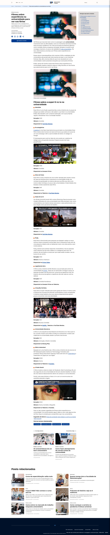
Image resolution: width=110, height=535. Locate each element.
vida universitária (66, 49)
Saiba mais (101, 532)
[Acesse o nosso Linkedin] (18, 529)
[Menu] (12, 2)
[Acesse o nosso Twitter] (21, 529)
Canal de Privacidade (78, 529)
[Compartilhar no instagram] (15, 37)
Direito (45, 270)
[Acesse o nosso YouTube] (24, 529)
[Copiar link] (23, 37)
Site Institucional (69, 529)
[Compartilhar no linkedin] (20, 37)
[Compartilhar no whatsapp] (17, 37)
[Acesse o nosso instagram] (14, 529)
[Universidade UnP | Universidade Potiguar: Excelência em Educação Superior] (55, 2)
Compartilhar (88, 529)
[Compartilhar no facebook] (12, 37)
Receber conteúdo (22, 40)
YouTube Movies (54, 193)
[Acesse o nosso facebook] (11, 529)
